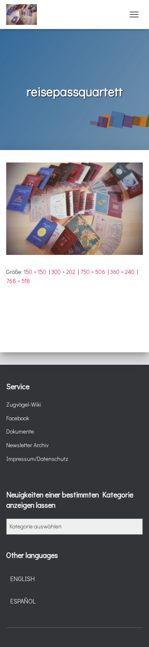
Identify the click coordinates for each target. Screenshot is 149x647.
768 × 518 (18, 281)
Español (23, 600)
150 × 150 (35, 272)
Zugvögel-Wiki (23, 404)
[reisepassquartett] (74, 208)
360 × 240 (122, 272)
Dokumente (20, 431)
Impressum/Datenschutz (37, 459)
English (22, 578)
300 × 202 (63, 272)
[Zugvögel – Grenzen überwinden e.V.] (24, 14)
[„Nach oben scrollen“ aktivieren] (132, 630)
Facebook (17, 418)
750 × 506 (92, 272)
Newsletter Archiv (27, 445)
